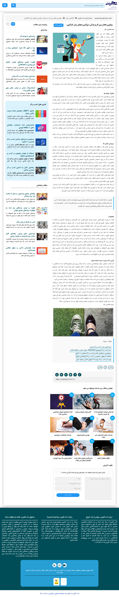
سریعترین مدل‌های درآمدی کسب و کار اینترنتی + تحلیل (93, 353)
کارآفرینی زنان (70, 18)
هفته (13, 24)
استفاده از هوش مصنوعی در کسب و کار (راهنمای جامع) (93, 356)
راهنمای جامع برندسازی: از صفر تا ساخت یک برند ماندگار (20, 195)
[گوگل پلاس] (66, 375)
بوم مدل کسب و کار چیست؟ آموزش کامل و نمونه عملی (93, 359)
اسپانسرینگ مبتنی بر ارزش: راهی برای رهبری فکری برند (20, 89)
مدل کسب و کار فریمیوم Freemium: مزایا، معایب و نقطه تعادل (90, 350)
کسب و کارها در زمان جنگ (25, 222)
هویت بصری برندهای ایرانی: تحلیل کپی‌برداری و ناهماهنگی (20, 63)
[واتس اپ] (79, 375)
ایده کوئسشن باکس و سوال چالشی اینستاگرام (20, 249)
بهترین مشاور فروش (83, 435)
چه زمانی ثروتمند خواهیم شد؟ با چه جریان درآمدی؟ (103, 413)
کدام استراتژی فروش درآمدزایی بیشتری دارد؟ (62, 413)
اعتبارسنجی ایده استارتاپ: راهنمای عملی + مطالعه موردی (20, 126)
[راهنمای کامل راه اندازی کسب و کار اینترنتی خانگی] (41, 170)
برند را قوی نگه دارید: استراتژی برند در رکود (20, 49)
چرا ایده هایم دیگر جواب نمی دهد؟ (103, 436)
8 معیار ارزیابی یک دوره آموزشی (62, 458)
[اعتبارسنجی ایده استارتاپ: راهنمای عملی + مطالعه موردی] (41, 128)
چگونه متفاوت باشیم (103, 458)
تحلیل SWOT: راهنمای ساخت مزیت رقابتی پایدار (20, 112)
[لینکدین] (57, 375)
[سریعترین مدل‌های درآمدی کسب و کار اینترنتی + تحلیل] (41, 142)
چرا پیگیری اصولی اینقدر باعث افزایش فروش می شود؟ (83, 459)
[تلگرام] (75, 375)
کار (105, 367)
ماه (8, 24)
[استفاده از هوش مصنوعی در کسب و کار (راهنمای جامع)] (41, 156)
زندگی (111, 367)
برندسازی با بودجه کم (27, 36)
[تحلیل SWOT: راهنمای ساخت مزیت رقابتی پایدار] (41, 113)
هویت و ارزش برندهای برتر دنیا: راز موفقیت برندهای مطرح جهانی (20, 209)
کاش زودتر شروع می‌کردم (83, 412)
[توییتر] (61, 375)
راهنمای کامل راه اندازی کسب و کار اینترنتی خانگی (20, 169)
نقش (100, 367)
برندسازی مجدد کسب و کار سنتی (100, 347)
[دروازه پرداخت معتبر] (56, 581)
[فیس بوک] (70, 375)
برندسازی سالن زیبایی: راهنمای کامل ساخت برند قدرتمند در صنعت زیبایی (20, 235)
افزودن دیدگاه (58, 25)
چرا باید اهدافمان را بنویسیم (62, 435)
